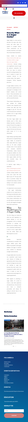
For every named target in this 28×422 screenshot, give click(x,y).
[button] (14, 18)
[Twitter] (23, 3)
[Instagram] (20, 3)
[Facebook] (18, 3)
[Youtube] (25, 3)
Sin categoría (9, 27)
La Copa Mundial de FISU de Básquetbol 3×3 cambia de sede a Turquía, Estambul (13, 334)
